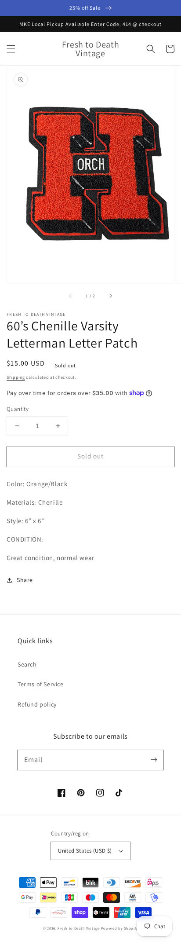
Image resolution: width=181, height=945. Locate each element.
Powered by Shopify (119, 928)
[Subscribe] (153, 759)
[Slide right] (110, 295)
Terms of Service (41, 684)
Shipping (16, 377)
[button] (11, 49)
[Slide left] (70, 295)
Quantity (18, 409)
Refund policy (37, 704)
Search (27, 664)
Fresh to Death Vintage (79, 928)
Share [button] (25, 580)
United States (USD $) (85, 850)
